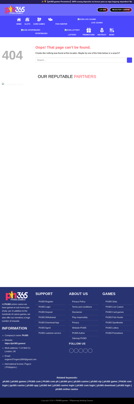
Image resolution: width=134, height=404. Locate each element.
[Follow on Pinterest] (81, 350)
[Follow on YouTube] (85, 350)
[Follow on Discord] (90, 350)
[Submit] (129, 60)
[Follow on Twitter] (76, 350)
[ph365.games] (15, 10)
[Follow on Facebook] (71, 350)
